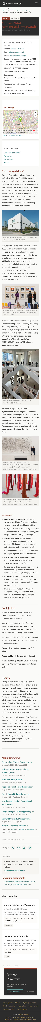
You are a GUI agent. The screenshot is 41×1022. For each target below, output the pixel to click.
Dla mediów (15, 1017)
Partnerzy (17, 1019)
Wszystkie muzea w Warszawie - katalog (16, 11)
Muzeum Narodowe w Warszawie (19, 904)
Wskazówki (8, 156)
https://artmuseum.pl (18, 55)
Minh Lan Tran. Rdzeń (12, 779)
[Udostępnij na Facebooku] (18, 847)
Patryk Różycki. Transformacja (15, 794)
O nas (8, 1017)
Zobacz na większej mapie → (13, 135)
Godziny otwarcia (9, 1006)
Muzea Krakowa (8, 1009)
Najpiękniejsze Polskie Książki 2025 (17, 786)
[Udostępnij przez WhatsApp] (12, 847)
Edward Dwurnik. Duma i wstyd (16, 818)
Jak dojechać (8, 159)
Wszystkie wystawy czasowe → (15, 826)
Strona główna (7, 9)
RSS (34, 1019)
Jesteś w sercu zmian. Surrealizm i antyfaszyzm (17, 803)
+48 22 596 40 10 (17, 49)
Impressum (8, 1019)
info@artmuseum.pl (16, 52)
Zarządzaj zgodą (26, 1019)
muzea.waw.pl (14, 3)
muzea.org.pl (33, 1006)
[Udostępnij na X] (24, 847)
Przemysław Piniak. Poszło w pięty (17, 762)
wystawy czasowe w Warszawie (22, 829)
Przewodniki (21, 1006)
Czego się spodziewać (12, 152)
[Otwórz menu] (36, 3)
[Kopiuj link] (29, 847)
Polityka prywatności (27, 1017)
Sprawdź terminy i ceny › (14, 871)
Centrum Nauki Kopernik (16, 936)
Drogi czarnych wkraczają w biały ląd (18, 811)
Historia (6, 162)
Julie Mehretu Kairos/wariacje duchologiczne (15, 771)
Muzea (17, 1003)
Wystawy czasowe (29, 1003)
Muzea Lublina (22, 1009)
